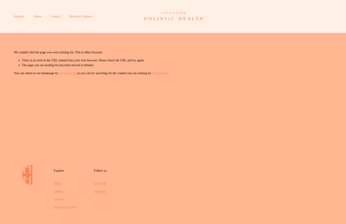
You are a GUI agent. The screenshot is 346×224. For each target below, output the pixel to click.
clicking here (67, 73)
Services (19, 16)
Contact (55, 16)
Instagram (100, 191)
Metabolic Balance (81, 16)
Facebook (100, 183)
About (37, 16)
